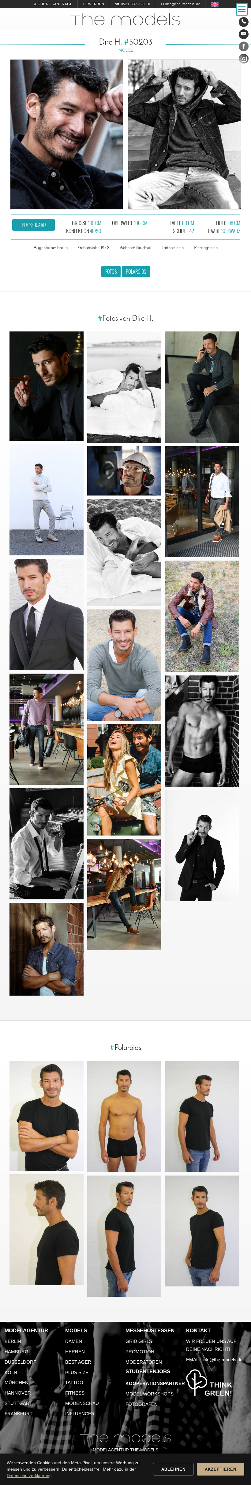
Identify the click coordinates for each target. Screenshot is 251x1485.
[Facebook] (244, 48)
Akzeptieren (220, 1469)
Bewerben (93, 4)
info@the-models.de (222, 1359)
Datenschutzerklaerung (29, 1475)
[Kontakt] (244, 22)
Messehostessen (150, 1330)
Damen (73, 1341)
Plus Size (76, 1372)
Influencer (80, 1413)
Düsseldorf (20, 1362)
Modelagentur (26, 1330)
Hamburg (16, 1351)
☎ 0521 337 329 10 (132, 4)
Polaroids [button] (136, 271)
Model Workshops (150, 1393)
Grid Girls (139, 1341)
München (16, 1382)
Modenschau (82, 1403)
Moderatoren (144, 1362)
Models (76, 1330)
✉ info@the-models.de (180, 4)
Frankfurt (18, 1413)
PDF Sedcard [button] (34, 225)
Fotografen (142, 1404)
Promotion (140, 1351)
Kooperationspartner (155, 1383)
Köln (11, 1372)
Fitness (74, 1392)
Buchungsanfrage (52, 4)
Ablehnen (173, 1469)
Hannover (18, 1392)
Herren (75, 1351)
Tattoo (74, 1382)
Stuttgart (18, 1403)
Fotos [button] (111, 271)
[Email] (244, 34)
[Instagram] (244, 60)
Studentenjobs (148, 1371)
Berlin (13, 1341)
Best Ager (78, 1362)
